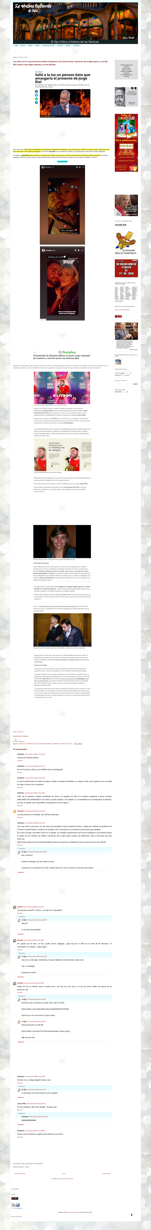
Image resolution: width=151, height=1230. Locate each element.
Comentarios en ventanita (20, 736)
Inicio (63, 1173)
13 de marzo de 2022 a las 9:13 (38, 1116)
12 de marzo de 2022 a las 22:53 (34, 940)
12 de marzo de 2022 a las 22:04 (35, 793)
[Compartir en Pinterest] (81, 744)
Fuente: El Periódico (18, 731)
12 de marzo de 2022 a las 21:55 (35, 778)
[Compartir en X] (78, 744)
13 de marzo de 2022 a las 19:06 (35, 1130)
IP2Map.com (19, 1208)
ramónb (20, 907)
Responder (20, 760)
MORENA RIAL (57, 743)
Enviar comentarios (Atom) (66, 1178)
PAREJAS (64, 743)
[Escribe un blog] (76, 744)
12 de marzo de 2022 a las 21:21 (35, 766)
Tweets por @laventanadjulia (122, 309)
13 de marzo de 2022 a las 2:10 (36, 1103)
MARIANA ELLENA (31, 743)
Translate (127, 375)
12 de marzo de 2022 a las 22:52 (36, 852)
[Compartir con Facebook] (79, 744)
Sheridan (20, 811)
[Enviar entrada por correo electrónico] (15, 739)
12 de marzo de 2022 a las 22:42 (34, 907)
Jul (22, 852)
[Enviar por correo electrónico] (75, 744)
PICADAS (69, 743)
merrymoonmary (73, 1212)
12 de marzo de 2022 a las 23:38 (35, 1076)
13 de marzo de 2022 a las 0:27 (36, 1089)
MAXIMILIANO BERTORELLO (44, 743)
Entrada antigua (106, 1173)
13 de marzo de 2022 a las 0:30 (36, 999)
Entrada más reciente (19, 1173)
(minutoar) (94, 157)
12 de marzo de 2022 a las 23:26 (34, 983)
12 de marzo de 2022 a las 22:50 (36, 920)
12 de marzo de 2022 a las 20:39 (35, 754)
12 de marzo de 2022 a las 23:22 (36, 956)
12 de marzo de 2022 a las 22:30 (35, 823)
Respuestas (22, 848)
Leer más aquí (62, 161)
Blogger (90, 1212)
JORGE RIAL (22, 743)
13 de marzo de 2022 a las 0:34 (36, 1021)
